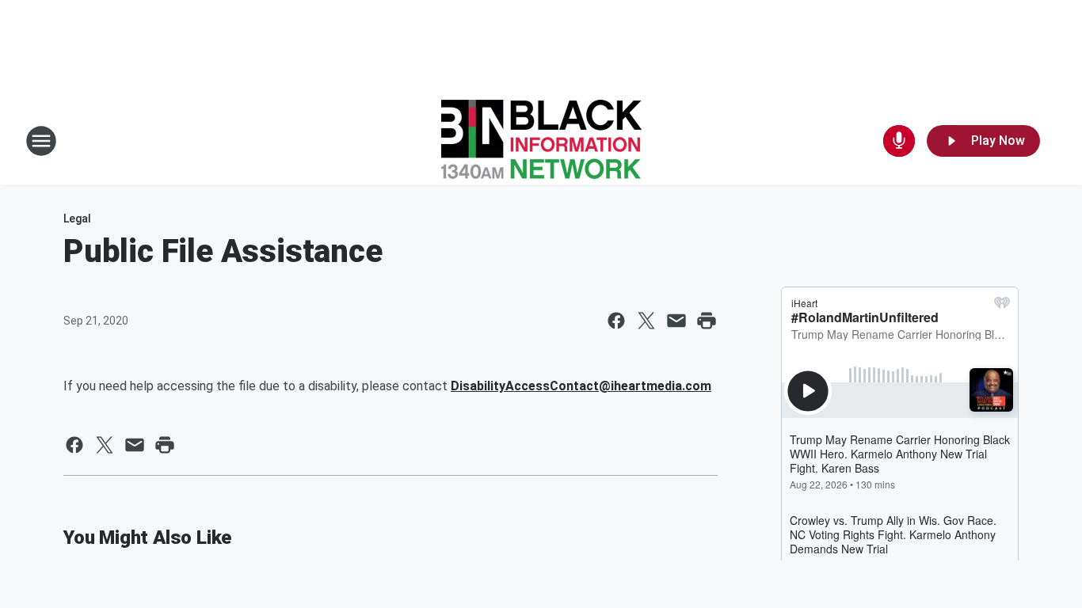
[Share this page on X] (646, 321)
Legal (77, 218)
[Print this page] (706, 321)
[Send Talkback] (899, 141)
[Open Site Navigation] (41, 141)
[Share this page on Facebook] (616, 321)
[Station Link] (541, 141)
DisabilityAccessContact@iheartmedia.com (581, 385)
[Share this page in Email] (676, 321)
